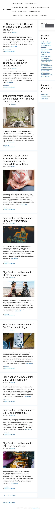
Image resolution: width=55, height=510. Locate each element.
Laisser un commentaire (9, 51)
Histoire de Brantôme (17, 15)
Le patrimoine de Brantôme (31, 15)
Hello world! (44, 98)
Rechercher (44, 23)
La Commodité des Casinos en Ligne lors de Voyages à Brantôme (18, 27)
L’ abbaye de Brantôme (17, 3)
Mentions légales (22, 11)
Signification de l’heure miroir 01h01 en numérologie (18, 378)
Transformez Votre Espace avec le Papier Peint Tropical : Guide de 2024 (18, 98)
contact (14, 11)
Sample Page (44, 15)
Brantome (7, 9)
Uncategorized (7, 49)
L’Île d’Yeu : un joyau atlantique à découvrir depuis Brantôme (15, 63)
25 (9, 495)
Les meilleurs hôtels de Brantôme (20, 7)
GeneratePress (36, 508)
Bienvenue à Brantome (34, 11)
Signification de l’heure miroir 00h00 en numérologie (18, 219)
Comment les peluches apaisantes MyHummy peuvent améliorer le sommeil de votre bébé (15, 159)
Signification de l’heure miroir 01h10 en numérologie (18, 411)
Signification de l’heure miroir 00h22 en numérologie (18, 326)
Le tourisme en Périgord (31, 3)
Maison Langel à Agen (9, 502)
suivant (12, 495)
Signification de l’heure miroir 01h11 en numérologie (18, 444)
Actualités (6, 85)
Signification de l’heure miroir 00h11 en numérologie (18, 273)
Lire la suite (14, 46)
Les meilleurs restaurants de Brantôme (40, 7)
